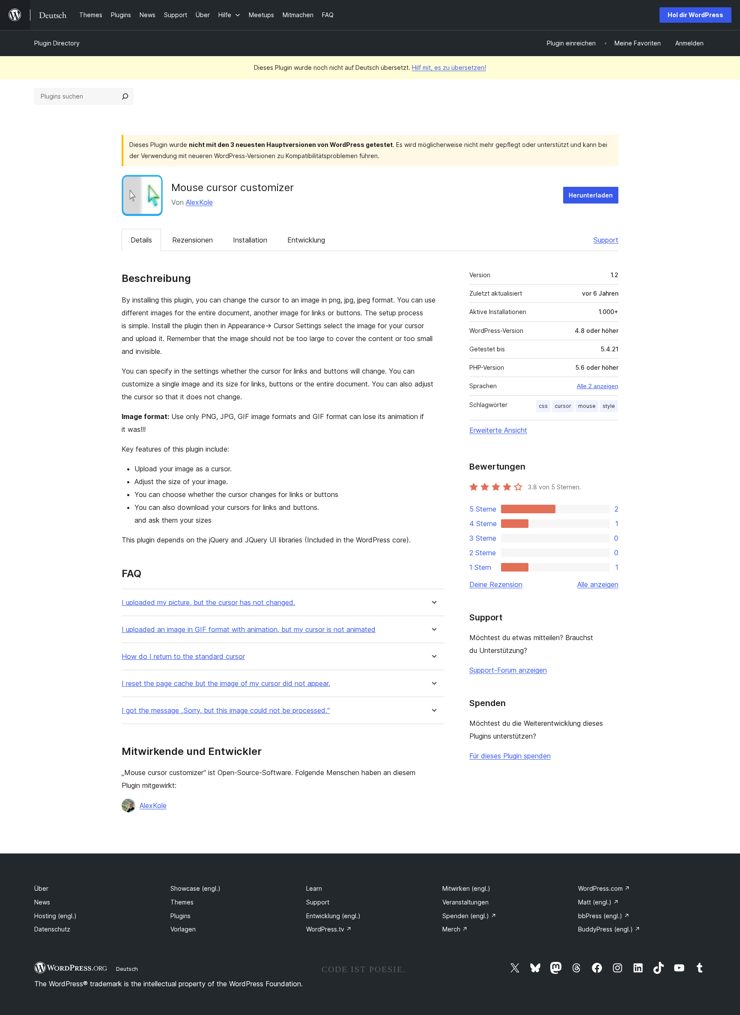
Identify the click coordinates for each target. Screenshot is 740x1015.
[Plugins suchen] (125, 96)
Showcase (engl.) (195, 888)
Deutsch (127, 968)
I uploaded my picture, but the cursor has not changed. (208, 603)
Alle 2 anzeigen (597, 386)
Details (141, 240)
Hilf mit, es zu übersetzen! (449, 67)
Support (606, 240)
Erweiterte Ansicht (498, 430)
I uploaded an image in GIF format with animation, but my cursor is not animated (249, 630)
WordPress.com (604, 888)
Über (41, 888)
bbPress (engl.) (604, 915)
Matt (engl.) (598, 902)
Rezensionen (192, 240)
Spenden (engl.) (469, 915)
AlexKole (199, 202)
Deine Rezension (495, 584)
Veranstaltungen (465, 902)
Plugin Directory (57, 43)
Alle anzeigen (597, 584)
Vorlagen (183, 929)
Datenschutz (52, 929)
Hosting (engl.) (55, 915)
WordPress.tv (329, 929)
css (543, 406)
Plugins (180, 915)
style (609, 406)
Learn (314, 888)
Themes (182, 902)
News (42, 902)
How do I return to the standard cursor (183, 657)
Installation (250, 240)
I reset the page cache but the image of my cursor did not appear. (226, 684)
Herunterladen (591, 195)
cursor (563, 406)
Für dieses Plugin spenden (510, 756)
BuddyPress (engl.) (609, 929)
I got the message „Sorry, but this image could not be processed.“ (226, 711)
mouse (587, 406)
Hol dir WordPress (695, 14)
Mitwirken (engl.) (466, 888)
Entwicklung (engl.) (333, 915)
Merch (455, 929)
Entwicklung (306, 240)
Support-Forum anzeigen (508, 670)
